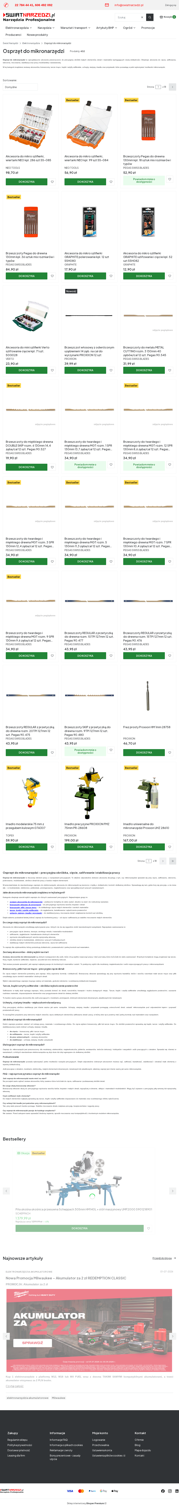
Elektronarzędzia (31, 43)
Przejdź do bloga (162, 1258)
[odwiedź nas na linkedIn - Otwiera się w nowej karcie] (177, 1491)
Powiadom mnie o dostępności (144, 180)
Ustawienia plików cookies (107, 1455)
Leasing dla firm (16, 1455)
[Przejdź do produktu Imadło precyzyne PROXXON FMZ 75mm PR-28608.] (89, 793)
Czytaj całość (15, 1386)
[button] (149, 17)
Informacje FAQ (59, 1439)
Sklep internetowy (85, 1503)
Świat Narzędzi (10, 43)
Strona (150, 87)
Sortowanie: (10, 80)
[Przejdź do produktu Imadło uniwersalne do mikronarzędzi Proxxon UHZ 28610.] (148, 793)
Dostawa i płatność (19, 1450)
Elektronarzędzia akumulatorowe (29, 1271)
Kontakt (139, 1455)
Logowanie (98, 1439)
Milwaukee (58, 1397)
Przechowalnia (100, 1445)
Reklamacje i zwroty (61, 1450)
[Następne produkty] (162, 861)
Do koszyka (27, 181)
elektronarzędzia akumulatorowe (27, 1397)
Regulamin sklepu (17, 1439)
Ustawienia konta (102, 1450)
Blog (137, 1445)
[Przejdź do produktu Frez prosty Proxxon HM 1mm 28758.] (148, 696)
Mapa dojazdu (143, 1450)
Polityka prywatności (20, 1445)
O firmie (139, 1439)
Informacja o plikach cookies (66, 1445)
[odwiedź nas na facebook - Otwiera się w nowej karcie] (163, 1491)
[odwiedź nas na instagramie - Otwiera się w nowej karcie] (170, 1491)
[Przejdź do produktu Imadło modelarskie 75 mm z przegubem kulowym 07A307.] (31, 793)
